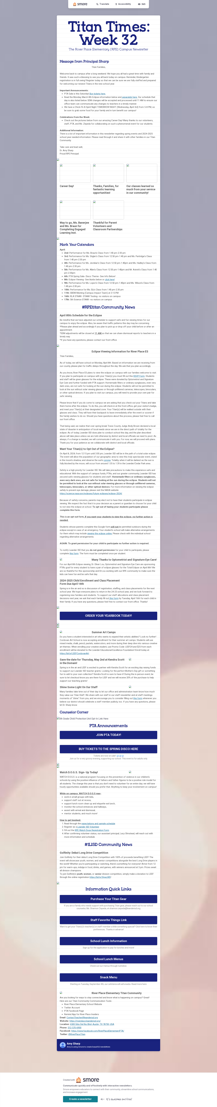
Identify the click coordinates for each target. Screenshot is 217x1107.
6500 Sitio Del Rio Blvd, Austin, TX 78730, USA (92, 1024)
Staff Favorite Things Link (108, 920)
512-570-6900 (74, 1027)
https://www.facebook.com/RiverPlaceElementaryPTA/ (97, 1031)
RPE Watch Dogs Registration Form (92, 830)
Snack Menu (108, 977)
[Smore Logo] (80, 4)
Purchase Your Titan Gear (109, 899)
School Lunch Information (108, 941)
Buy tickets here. (97, 93)
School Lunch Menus (108, 959)
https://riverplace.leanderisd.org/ (85, 1021)
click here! (110, 279)
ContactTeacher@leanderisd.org (82, 1017)
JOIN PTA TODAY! (108, 735)
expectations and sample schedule (98, 823)
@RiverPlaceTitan (76, 1034)
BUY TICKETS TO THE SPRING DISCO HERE (108, 749)
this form (74, 553)
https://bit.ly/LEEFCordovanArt (74, 653)
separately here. (129, 97)
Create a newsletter (80, 1099)
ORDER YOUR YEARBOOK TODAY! (108, 615)
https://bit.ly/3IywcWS (100, 877)
